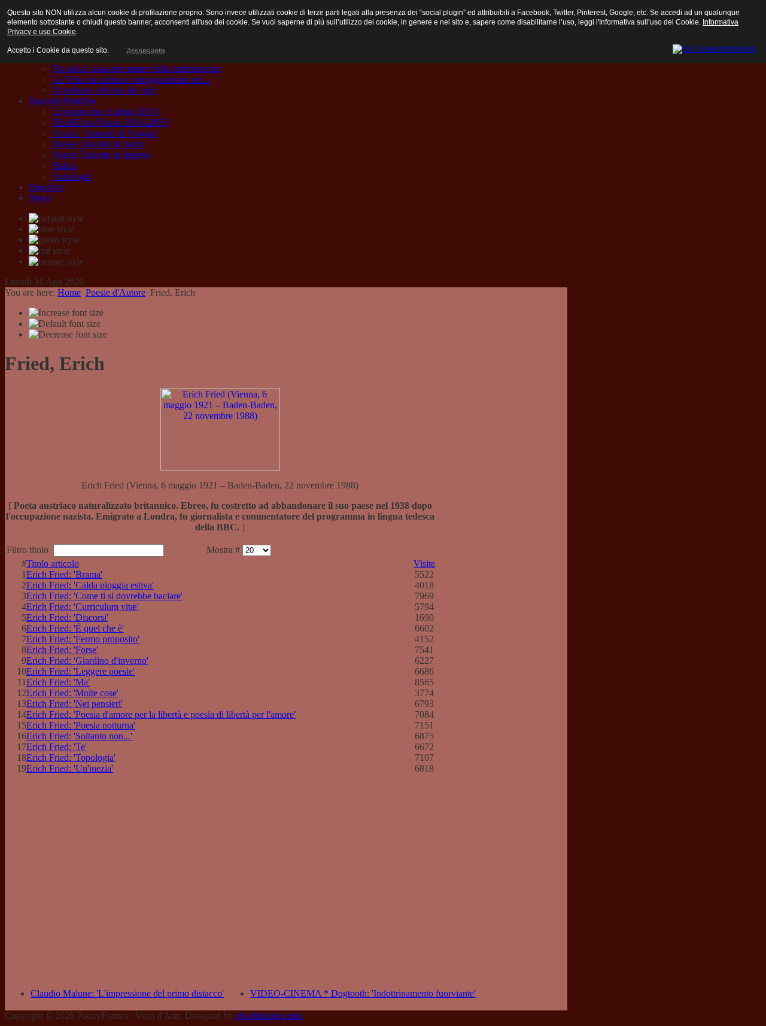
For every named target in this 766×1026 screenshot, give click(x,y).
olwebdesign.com (268, 1015)
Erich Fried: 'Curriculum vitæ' (82, 607)
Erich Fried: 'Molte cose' (72, 693)
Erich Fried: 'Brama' (64, 574)
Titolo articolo (52, 563)
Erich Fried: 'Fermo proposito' (82, 639)
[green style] (54, 240)
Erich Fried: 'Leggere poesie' (80, 671)
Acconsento (145, 50)
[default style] (56, 218)
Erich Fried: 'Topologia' (70, 757)
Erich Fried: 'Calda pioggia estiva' (90, 585)
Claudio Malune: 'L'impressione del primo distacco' (127, 993)
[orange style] (56, 261)
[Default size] (65, 323)
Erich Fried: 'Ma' (58, 682)
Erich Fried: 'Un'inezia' (69, 768)
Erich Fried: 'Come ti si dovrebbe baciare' (104, 596)
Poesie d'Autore (115, 292)
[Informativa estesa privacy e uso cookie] (714, 47)
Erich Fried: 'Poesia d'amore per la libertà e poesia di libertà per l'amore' (161, 714)
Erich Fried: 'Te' (56, 747)
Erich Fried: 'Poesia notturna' (80, 725)
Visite (424, 563)
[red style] (49, 250)
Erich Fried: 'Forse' (62, 650)
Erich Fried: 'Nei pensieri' (74, 704)
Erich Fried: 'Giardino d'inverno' (87, 660)
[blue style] (51, 229)
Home (69, 292)
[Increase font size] (66, 313)
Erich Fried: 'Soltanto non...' (79, 736)
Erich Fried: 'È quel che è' (75, 628)
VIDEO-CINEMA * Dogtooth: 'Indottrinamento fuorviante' (363, 993)
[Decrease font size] (68, 334)
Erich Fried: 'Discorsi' (67, 617)
